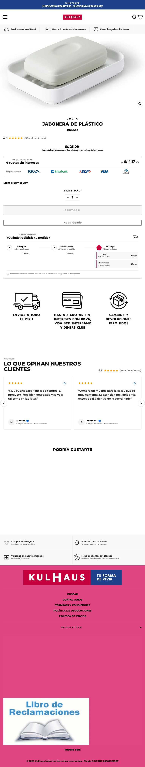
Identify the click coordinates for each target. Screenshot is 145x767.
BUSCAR (72, 594)
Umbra (72, 118)
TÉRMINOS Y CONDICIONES (72, 605)
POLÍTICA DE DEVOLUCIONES (72, 610)
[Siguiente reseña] (141, 403)
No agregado (72, 222)
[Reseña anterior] (3, 403)
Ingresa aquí (73, 749)
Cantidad (72, 190)
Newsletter (71, 627)
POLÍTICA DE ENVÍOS (72, 616)
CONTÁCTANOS (72, 599)
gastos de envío (67, 150)
